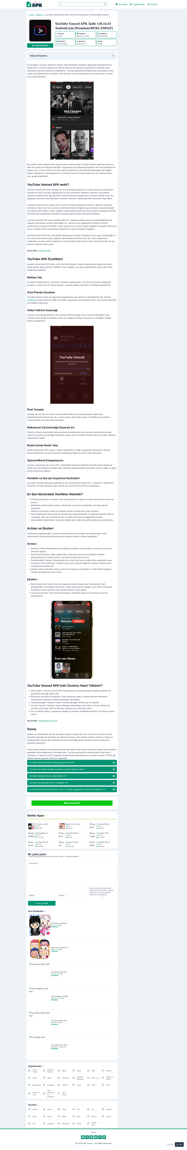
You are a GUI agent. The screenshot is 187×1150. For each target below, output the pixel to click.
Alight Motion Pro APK (47, 721)
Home (31, 15)
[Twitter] (87, 1137)
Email (62, 895)
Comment (34, 863)
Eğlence (39, 15)
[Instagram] (91, 1137)
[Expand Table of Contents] (113, 56)
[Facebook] (83, 1137)
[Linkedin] (104, 1137)
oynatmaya (32, 300)
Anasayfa (122, 4)
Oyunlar (154, 4)
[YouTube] (96, 1137)
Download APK (73, 803)
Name (32, 895)
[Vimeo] (100, 1137)
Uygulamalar (139, 4)
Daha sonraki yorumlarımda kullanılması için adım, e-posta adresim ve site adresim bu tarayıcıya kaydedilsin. (101, 891)
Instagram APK (44, 251)
